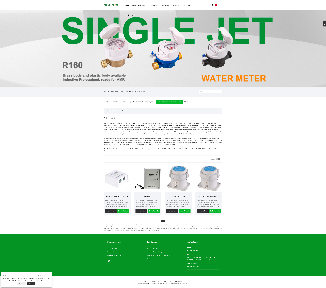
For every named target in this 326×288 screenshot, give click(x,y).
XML (165, 281)
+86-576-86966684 (192, 250)
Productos (111, 91)
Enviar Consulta (123, 211)
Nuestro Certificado (113, 252)
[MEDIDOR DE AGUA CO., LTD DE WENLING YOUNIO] (111, 5)
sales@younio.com (193, 266)
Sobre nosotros (112, 248)
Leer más (111, 211)
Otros (149, 259)
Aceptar (31, 284)
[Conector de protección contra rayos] (117, 178)
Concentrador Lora (178, 196)
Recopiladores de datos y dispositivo (125, 91)
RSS (159, 281)
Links (145, 281)
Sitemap (152, 281)
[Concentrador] (147, 178)
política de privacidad (176, 281)
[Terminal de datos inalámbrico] (208, 178)
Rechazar (21, 284)
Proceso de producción (114, 255)
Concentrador (148, 196)
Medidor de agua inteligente (156, 252)
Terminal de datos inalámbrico (209, 196)
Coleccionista (111, 111)
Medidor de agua (152, 248)
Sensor (124, 111)
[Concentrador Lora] (178, 178)
